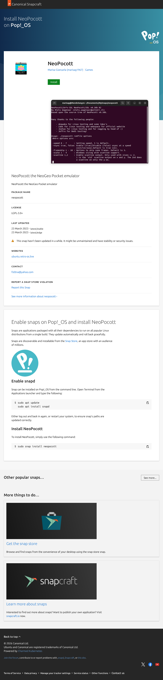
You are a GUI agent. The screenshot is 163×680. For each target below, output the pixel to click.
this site (82, 657)
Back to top (11, 636)
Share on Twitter (143, 664)
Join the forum (11, 657)
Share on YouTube (157, 664)
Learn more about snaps (26, 604)
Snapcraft (69, 657)
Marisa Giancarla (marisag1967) (66, 69)
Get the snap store (21, 543)
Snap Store (71, 341)
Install (53, 82)
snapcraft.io (13, 616)
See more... (150, 477)
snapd (61, 657)
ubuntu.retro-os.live (22, 256)
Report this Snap (20, 287)
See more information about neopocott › (34, 296)
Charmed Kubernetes (30, 650)
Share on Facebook (150, 664)
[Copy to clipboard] (147, 403)
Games (89, 69)
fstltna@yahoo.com (22, 272)
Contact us (118, 673)
